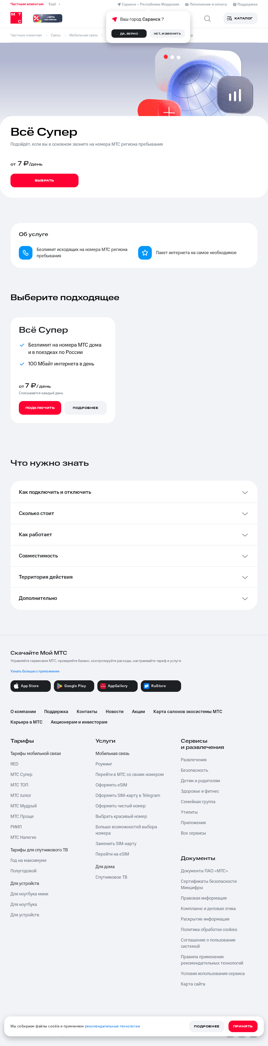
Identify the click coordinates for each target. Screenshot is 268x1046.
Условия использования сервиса (213, 974)
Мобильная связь (112, 754)
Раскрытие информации (205, 919)
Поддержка (56, 712)
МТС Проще (22, 816)
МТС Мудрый (23, 806)
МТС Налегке (23, 837)
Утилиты (189, 812)
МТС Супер (21, 774)
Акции (138, 712)
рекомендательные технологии (112, 1026)
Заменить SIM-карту (116, 844)
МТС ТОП (19, 785)
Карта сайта (193, 984)
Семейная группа (198, 802)
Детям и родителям (200, 781)
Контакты (87, 712)
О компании (23, 712)
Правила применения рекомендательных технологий (212, 960)
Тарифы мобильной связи (35, 754)
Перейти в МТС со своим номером (130, 774)
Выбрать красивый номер (121, 816)
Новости (115, 712)
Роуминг (104, 764)
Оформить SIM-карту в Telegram (128, 795)
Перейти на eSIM (112, 854)
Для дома (105, 867)
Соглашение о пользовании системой (208, 943)
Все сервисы (193, 833)
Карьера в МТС (26, 722)
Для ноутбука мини (29, 894)
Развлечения (193, 760)
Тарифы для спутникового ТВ (39, 850)
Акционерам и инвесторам (79, 722)
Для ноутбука (23, 904)
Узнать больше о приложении (34, 671)
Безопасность (194, 770)
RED (14, 764)
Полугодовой (23, 871)
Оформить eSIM (111, 785)
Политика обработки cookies (209, 930)
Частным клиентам (26, 4)
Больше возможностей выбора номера (126, 830)
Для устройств (24, 883)
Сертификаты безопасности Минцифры (209, 884)
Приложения (193, 823)
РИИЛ (16, 827)
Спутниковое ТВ (111, 877)
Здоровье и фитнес (200, 791)
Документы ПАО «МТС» (204, 871)
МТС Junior (20, 795)
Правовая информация (204, 898)
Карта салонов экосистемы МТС (187, 712)
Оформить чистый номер (121, 806)
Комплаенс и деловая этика (208, 909)
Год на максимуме (28, 860)
